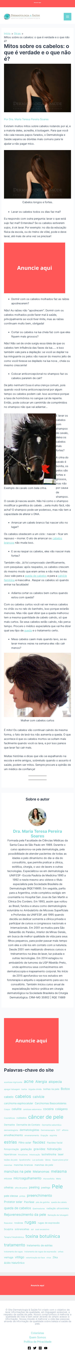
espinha (53, 1135)
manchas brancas (23, 1165)
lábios (48, 1160)
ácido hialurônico (14, 1262)
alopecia (55, 1082)
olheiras (8, 1187)
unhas (60, 1251)
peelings (45, 1187)
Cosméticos (9, 1118)
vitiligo (19, 1257)
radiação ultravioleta (57, 1208)
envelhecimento (13, 1135)
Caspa (7, 1109)
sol (32, 1229)
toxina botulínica (42, 1236)
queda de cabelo (59, 1202)
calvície (38, 1097)
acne (29, 1081)
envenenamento (32, 1135)
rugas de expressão (49, 1223)
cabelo (8, 1097)
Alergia (41, 1081)
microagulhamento (27, 1178)
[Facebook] (29, 1348)
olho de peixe (21, 1188)
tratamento (14, 1244)
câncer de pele (45, 1117)
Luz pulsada (37, 1160)
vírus (48, 1257)
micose (8, 1178)
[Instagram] (40, 1348)
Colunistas (37, 1333)
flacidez (39, 1142)
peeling (34, 1187)
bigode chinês (35, 1089)
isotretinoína (49, 1154)
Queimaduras (39, 1208)
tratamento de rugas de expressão (40, 1251)
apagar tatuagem (12, 1089)
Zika (55, 1257)
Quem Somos (37, 1337)
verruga (8, 1257)
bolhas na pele (51, 1089)
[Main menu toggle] (67, 16)
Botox (65, 1089)
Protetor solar (13, 1202)
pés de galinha (43, 1202)
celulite (16, 1109)
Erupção (44, 1135)
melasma (59, 1171)
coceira (48, 1109)
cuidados (22, 1118)
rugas (30, 1222)
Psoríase (29, 1201)
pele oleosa (11, 1195)
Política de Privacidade (37, 1341)
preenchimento (39, 1195)
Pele (57, 1186)
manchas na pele (17, 1171)
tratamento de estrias (39, 1245)
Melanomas (41, 1171)
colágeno (61, 1109)
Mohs (58, 1179)
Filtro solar (25, 1142)
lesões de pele (10, 1160)
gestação (26, 1149)
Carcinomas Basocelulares (50, 1103)
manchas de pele (44, 1165)
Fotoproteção (11, 1149)
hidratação (54, 1149)
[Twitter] (34, 1348)
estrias (10, 1142)
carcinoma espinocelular (18, 1103)
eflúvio (65, 1130)
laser (61, 1154)
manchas (8, 1165)
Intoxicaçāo (34, 1154)
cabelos (23, 1096)
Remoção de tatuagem (58, 1215)
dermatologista (11, 1130)
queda (28, 630)
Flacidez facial (54, 1142)
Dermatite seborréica (51, 1125)
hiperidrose (10, 1154)
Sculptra (8, 1229)
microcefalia (48, 1179)
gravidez (39, 1149)
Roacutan (8, 1223)
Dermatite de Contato (28, 1124)
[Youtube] (45, 1348)
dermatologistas (29, 1129)
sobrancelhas (22, 1229)
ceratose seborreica (32, 1109)
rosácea (18, 1223)
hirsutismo (23, 1154)
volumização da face (35, 1257)
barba (24, 1089)
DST (58, 1130)
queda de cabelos (36, 575)
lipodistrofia (24, 1160)
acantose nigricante (13, 1082)
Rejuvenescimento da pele (25, 1214)
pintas (22, 1196)
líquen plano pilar (60, 1160)
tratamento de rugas (13, 1251)
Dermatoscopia (48, 1130)
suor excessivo (42, 1229)
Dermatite (9, 1124)
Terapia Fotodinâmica (14, 1237)
